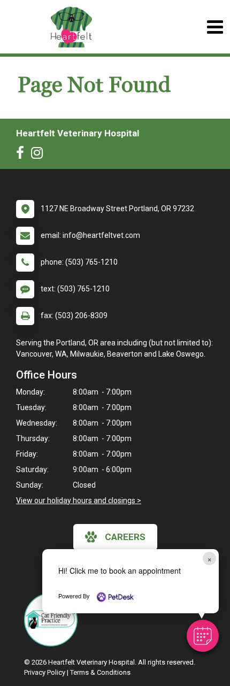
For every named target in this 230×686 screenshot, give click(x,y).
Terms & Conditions (100, 672)
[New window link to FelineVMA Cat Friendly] (53, 619)
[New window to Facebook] (22, 155)
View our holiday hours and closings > (78, 500)
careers (125, 536)
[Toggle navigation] (214, 27)
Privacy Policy (44, 672)
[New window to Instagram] (39, 155)
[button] (203, 636)
